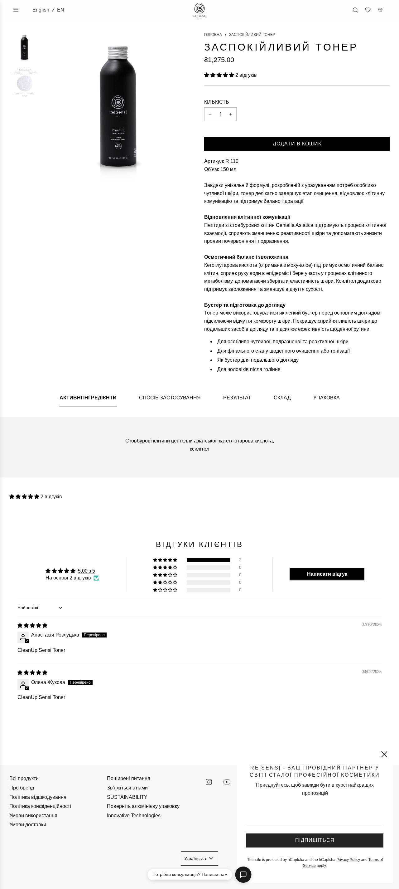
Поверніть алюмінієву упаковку (143, 806)
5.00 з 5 (86, 571)
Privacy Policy (348, 859)
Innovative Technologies (134, 815)
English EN (48, 9)
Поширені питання (128, 778)
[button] (219, 75)
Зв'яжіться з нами (127, 787)
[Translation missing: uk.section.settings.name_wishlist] (368, 10)
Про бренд (21, 787)
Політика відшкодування (37, 797)
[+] (230, 114)
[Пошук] (355, 10)
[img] (32, 625)
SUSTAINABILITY (127, 797)
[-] (210, 114)
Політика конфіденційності (40, 806)
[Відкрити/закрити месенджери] (243, 875)
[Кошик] (380, 10)
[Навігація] (15, 9)
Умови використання (33, 815)
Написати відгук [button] (327, 574)
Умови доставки (27, 824)
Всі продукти (24, 778)
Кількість (216, 101)
